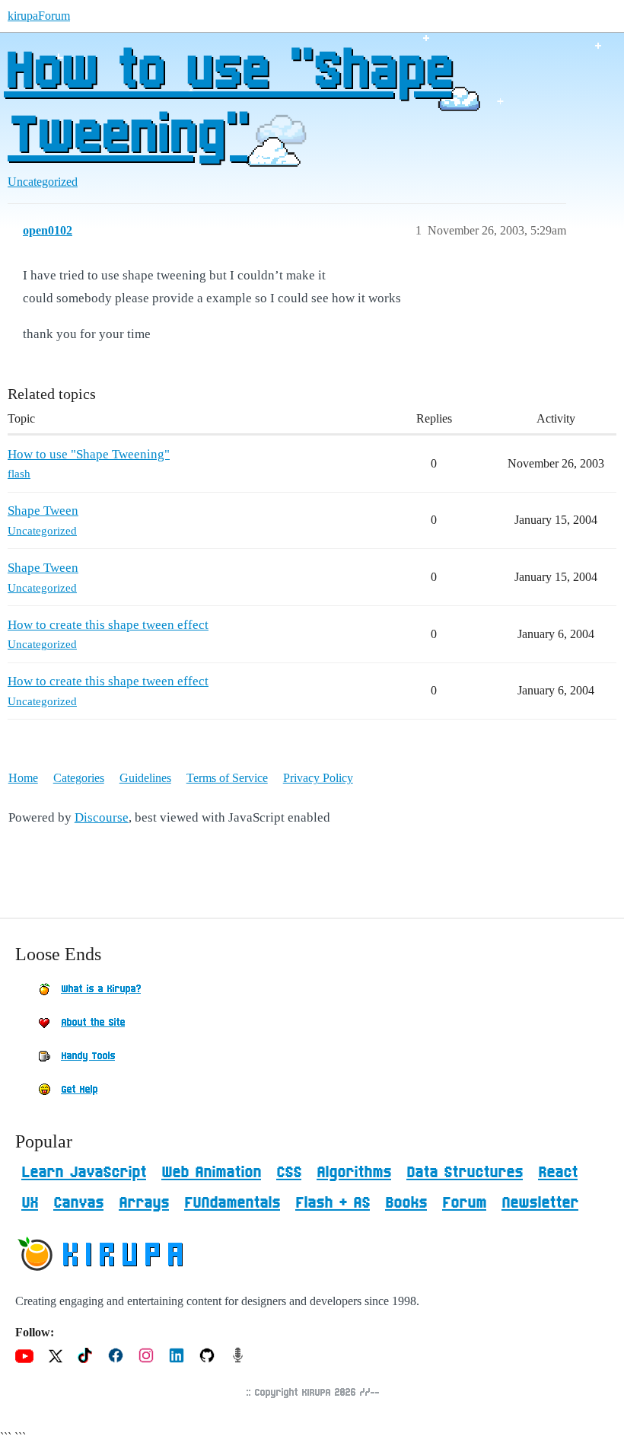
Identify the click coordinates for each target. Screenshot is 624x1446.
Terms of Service (227, 777)
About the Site (93, 1023)
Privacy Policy (318, 777)
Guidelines (145, 777)
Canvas (78, 1203)
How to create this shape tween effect (108, 625)
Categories (78, 777)
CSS (288, 1173)
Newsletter (539, 1203)
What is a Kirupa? (101, 989)
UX (29, 1203)
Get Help (79, 1090)
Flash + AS (332, 1203)
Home (23, 777)
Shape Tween (43, 510)
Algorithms (354, 1173)
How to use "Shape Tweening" (227, 104)
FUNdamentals (232, 1203)
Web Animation (211, 1173)
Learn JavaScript (83, 1173)
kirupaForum (39, 15)
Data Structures (464, 1173)
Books (406, 1203)
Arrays (144, 1203)
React (558, 1173)
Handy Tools (88, 1056)
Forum (464, 1203)
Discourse (102, 817)
